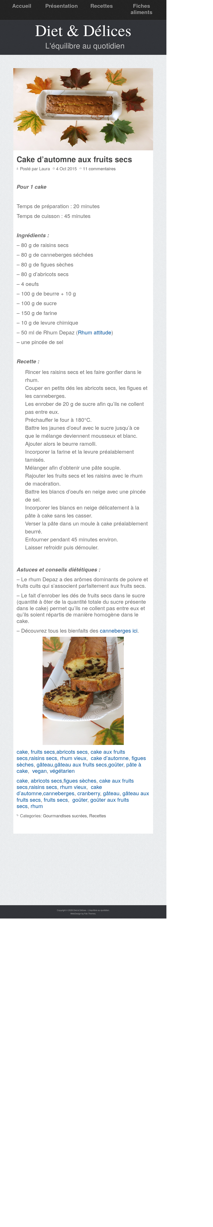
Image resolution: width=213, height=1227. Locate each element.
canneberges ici (118, 630)
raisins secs (43, 758)
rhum (37, 806)
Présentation (61, 5)
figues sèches (80, 780)
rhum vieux (73, 758)
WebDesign (75, 913)
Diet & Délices (83, 30)
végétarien (62, 770)
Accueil (21, 5)
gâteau (45, 764)
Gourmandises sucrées (65, 815)
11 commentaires (99, 168)
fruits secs (43, 751)
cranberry (88, 793)
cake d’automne (110, 758)
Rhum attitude (94, 332)
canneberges (58, 793)
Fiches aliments (141, 9)
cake (22, 751)
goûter (115, 764)
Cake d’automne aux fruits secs (74, 158)
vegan (39, 770)
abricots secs (72, 751)
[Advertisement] (83, 880)
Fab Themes (90, 913)
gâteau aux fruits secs (81, 764)
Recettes (101, 5)
